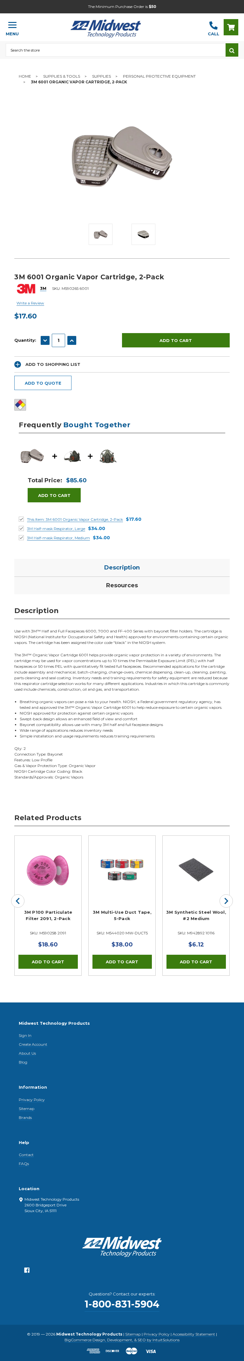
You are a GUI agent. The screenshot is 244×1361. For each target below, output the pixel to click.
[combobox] (116, 50)
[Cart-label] (231, 27)
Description (122, 567)
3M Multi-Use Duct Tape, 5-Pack (122, 915)
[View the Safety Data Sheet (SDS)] (20, 405)
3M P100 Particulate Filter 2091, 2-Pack (48, 915)
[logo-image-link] (113, 24)
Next (226, 901)
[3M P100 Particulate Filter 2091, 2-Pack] (48, 869)
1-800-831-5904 (122, 1304)
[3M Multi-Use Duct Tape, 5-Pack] (122, 869)
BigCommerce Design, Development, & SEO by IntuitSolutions (122, 1339)
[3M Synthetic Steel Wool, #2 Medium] (196, 869)
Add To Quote (43, 383)
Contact (26, 1154)
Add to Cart (54, 495)
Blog (23, 1062)
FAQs (24, 1163)
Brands (25, 1117)
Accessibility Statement (194, 1334)
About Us (27, 1053)
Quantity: (25, 340)
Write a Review (30, 303)
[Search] (232, 50)
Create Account (33, 1044)
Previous (17, 901)
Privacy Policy (32, 1099)
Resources (122, 585)
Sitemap (26, 1108)
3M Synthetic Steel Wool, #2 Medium (196, 915)
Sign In (25, 1035)
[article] (48, 905)
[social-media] (27, 1271)
